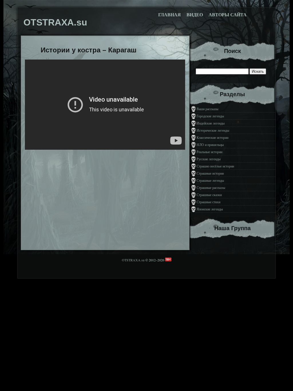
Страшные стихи (208, 202)
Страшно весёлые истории (215, 166)
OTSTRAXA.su (133, 260)
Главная (169, 14)
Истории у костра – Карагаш (88, 50)
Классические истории (212, 137)
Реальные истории (209, 151)
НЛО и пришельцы (210, 144)
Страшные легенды (210, 180)
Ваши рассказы (207, 108)
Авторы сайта (228, 14)
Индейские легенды (211, 123)
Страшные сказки (209, 194)
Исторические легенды (213, 130)
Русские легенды (209, 159)
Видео (195, 14)
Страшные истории (210, 173)
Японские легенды (210, 209)
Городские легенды (210, 116)
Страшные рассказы (211, 187)
